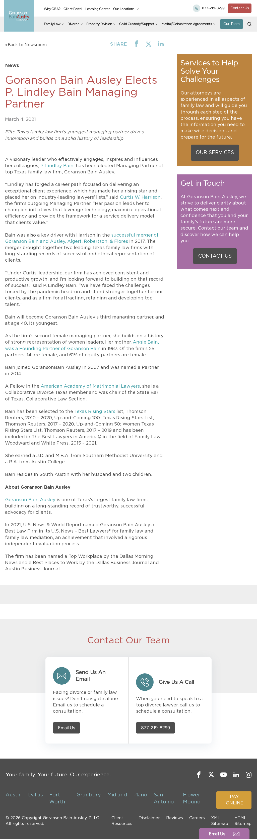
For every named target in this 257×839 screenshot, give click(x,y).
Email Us (66, 727)
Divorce (74, 24)
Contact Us (239, 8)
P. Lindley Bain (57, 166)
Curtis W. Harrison (140, 197)
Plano (140, 794)
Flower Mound (192, 798)
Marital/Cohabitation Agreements (186, 24)
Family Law (52, 24)
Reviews (174, 818)
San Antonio (164, 798)
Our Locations (124, 9)
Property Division (99, 24)
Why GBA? (52, 9)
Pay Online (234, 800)
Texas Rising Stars (94, 411)
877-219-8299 (213, 8)
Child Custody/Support (136, 24)
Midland (117, 794)
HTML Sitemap (242, 820)
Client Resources (121, 820)
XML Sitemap (219, 820)
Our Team (231, 24)
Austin (14, 794)
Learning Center (97, 9)
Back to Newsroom (27, 45)
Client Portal (72, 9)
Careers (197, 818)
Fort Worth (57, 798)
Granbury (89, 794)
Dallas (35, 794)
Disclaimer (149, 818)
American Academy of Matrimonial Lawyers (90, 386)
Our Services (215, 152)
